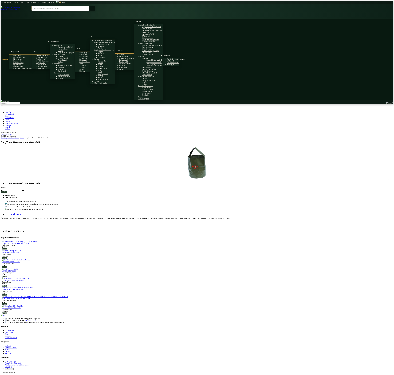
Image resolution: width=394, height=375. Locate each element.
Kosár (62, 2)
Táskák (60, 62)
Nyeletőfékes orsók (42, 61)
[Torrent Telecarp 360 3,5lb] (11, 251)
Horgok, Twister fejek (145, 43)
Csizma (100, 66)
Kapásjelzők (58, 45)
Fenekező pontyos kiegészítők (152, 30)
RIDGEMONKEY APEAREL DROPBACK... (17, 298)
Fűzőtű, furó (146, 32)
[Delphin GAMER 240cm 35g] (12, 306)
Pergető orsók (40, 63)
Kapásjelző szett (63, 49)
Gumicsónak (146, 93)
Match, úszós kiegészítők (150, 40)
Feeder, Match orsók (43, 55)
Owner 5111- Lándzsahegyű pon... (13, 289)
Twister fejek (146, 52)
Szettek (182, 59)
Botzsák (60, 56)
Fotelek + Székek (103, 44)
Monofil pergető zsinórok (155, 64)
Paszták (81, 64)
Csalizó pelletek (84, 62)
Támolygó (170, 64)
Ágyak (100, 48)
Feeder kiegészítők (148, 34)
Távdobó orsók (41, 59)
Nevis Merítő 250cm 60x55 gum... (13, 280)
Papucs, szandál (103, 79)
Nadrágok (101, 76)
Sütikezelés (9, 369)
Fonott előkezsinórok (149, 69)
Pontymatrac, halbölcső (126, 58)
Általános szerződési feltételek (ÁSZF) (17, 365)
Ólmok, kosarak (147, 38)
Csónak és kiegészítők (145, 86)
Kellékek (138, 21)
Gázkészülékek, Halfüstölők (103, 40)
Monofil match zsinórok (154, 65)
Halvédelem (123, 69)
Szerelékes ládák (63, 75)
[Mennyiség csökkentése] (1, 190)
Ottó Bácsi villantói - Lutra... (11, 262)
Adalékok (82, 65)
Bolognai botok (18, 66)
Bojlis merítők (123, 60)
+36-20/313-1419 (18, 2)
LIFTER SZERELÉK (9, 271)
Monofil (145, 58)
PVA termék (146, 36)
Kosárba (4, 192)
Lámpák (96, 81)
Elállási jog (8, 367)
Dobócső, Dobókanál (149, 80)
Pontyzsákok (123, 67)
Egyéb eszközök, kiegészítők (151, 27)
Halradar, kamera (147, 89)
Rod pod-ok (62, 69)
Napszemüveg (102, 68)
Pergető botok (17, 61)
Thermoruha (102, 61)
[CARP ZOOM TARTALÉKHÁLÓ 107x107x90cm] (19, 241)
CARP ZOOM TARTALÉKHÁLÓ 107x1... (16, 243)
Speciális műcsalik (173, 63)
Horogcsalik (83, 60)
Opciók (4, 267)
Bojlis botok (17, 55)
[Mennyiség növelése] (23, 190)
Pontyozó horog (147, 47)
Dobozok (57, 73)
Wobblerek (170, 61)
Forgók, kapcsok (147, 29)
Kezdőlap (4, 138)
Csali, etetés (9, 332)
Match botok (17, 59)
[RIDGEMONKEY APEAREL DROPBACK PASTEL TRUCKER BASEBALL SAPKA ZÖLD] (35, 297)
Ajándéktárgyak (143, 99)
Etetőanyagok (83, 52)
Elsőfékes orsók (41, 57)
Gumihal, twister (172, 59)
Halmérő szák (123, 56)
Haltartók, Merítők (11, 348)
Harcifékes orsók (41, 66)
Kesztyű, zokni (103, 74)
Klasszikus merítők (125, 64)
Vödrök (60, 78)
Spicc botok (17, 64)
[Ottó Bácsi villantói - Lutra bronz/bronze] (16, 260)
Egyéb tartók (62, 71)
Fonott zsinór (146, 67)
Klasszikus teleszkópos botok (22, 68)
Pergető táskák (62, 60)
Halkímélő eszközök (122, 51)
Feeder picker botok (19, 57)
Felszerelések (55, 41)
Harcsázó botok (18, 63)
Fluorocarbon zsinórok (154, 62)
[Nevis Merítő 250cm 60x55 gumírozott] (15, 278)
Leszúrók (61, 67)
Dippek (81, 69)
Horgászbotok (15, 51)
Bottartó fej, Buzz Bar (65, 65)
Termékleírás (13, 214)
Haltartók (122, 65)
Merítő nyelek (123, 62)
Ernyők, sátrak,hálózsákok (102, 50)
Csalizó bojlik (83, 58)
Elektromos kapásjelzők (65, 47)
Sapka (100, 70)
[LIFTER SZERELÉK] (10, 269)
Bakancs (100, 63)
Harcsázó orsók (41, 64)
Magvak (82, 71)
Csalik (79, 49)
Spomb (144, 78)
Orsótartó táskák (63, 58)
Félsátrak (101, 53)
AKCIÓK (5, 59)
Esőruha (100, 64)
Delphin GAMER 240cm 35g (11, 308)
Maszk (100, 72)
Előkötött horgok (147, 49)
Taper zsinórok (147, 75)
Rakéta (144, 82)
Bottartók (57, 64)
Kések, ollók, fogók (100, 83)
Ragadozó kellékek (148, 41)
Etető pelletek (83, 56)
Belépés (44, 2)
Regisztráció (51, 2)
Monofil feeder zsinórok (154, 60)
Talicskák (101, 46)
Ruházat (96, 59)
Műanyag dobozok (64, 76)
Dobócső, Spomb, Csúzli (146, 76)
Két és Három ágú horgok (150, 51)
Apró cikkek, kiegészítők (146, 25)
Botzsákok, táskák (60, 54)
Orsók (35, 51)
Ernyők (100, 52)
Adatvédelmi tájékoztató (13, 363)
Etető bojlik (83, 54)
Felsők (100, 77)
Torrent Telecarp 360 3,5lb (10, 252)
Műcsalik (167, 55)
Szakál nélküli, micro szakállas (152, 45)
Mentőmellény (147, 91)
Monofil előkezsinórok (149, 73)
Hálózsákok (102, 57)
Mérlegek (122, 54)
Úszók (140, 97)
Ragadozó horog (147, 54)
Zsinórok (141, 56)
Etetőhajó (145, 95)
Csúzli (144, 84)
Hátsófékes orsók (42, 68)
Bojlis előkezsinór (148, 71)
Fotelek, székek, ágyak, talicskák (104, 42)
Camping (94, 37)
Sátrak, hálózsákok (11, 338)
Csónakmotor (146, 88)
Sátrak (100, 55)
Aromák (82, 67)
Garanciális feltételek (11, 361)
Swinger (60, 51)
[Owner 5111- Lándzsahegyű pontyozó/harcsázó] (18, 287)
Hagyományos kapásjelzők (66, 52)
